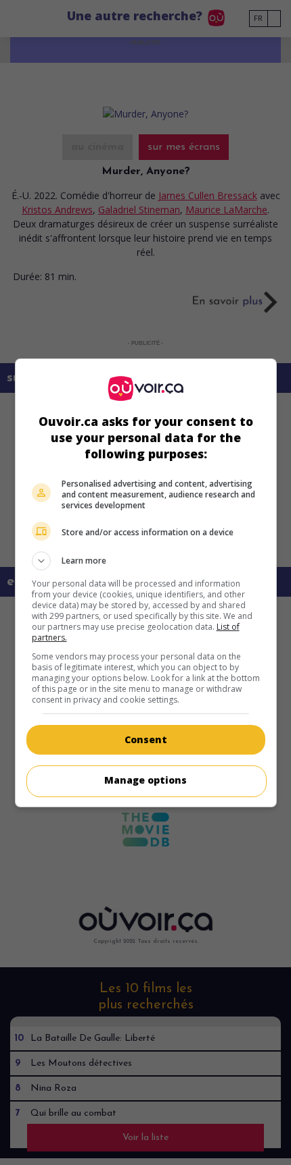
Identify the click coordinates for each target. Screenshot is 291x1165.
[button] (146, 560)
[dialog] (146, 582)
